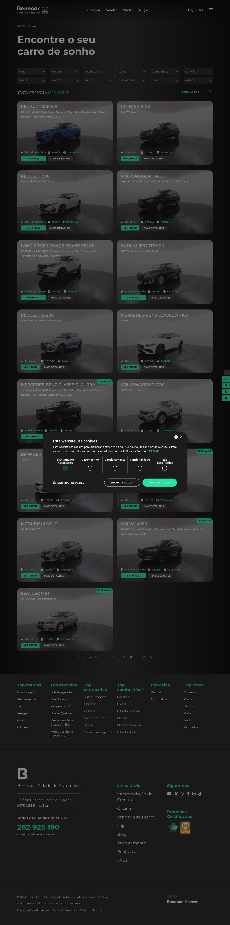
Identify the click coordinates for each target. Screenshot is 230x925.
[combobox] (176, 437)
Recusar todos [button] (122, 482)
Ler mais (153, 451)
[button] (68, 483)
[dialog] (115, 462)
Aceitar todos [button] (159, 482)
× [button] (181, 436)
